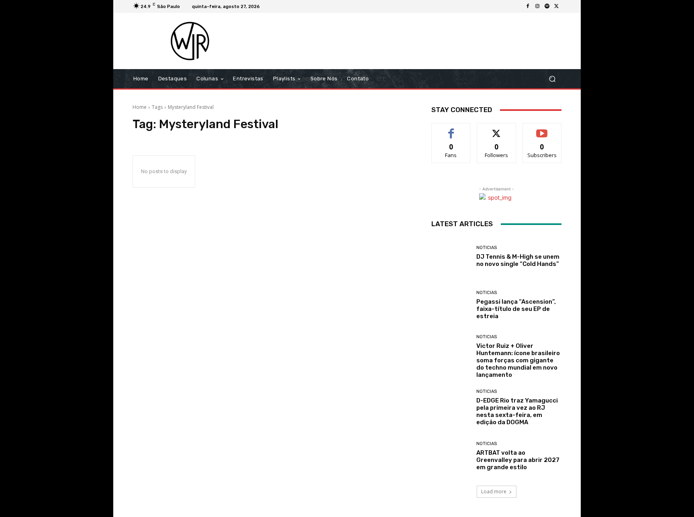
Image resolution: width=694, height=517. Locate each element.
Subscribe (542, 129)
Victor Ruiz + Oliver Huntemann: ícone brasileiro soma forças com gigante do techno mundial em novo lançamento (518, 360)
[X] (556, 6)
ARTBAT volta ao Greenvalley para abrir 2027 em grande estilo (517, 460)
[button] (552, 78)
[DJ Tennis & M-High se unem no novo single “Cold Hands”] (450, 256)
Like (451, 129)
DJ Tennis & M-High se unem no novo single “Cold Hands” (517, 260)
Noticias (486, 247)
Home (140, 107)
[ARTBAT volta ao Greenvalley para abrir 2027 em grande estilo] (450, 456)
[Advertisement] (414, 41)
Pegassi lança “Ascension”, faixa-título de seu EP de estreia (516, 309)
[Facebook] (528, 6)
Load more (493, 491)
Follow (496, 129)
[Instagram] (537, 6)
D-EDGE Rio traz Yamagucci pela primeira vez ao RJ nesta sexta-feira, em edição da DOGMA (517, 411)
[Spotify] (547, 6)
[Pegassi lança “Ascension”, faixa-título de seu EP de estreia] (450, 305)
